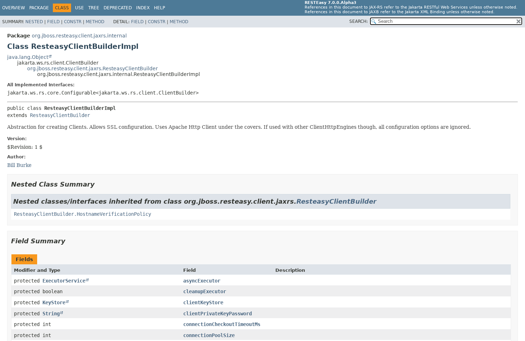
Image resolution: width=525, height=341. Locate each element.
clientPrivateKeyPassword (217, 313)
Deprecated (118, 7)
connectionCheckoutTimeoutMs (221, 324)
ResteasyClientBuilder (60, 115)
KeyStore (53, 302)
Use (79, 7)
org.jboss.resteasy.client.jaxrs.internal (79, 36)
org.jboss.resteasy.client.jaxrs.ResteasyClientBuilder (92, 68)
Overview (13, 7)
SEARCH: (358, 21)
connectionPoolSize (209, 335)
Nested (34, 21)
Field (53, 21)
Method (95, 21)
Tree (93, 7)
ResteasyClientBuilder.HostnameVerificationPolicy (82, 214)
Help (159, 7)
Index (143, 7)
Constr (72, 21)
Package (39, 7)
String (51, 313)
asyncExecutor (201, 281)
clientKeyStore (203, 302)
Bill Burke (19, 165)
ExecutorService (63, 281)
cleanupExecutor (204, 291)
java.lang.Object (27, 57)
